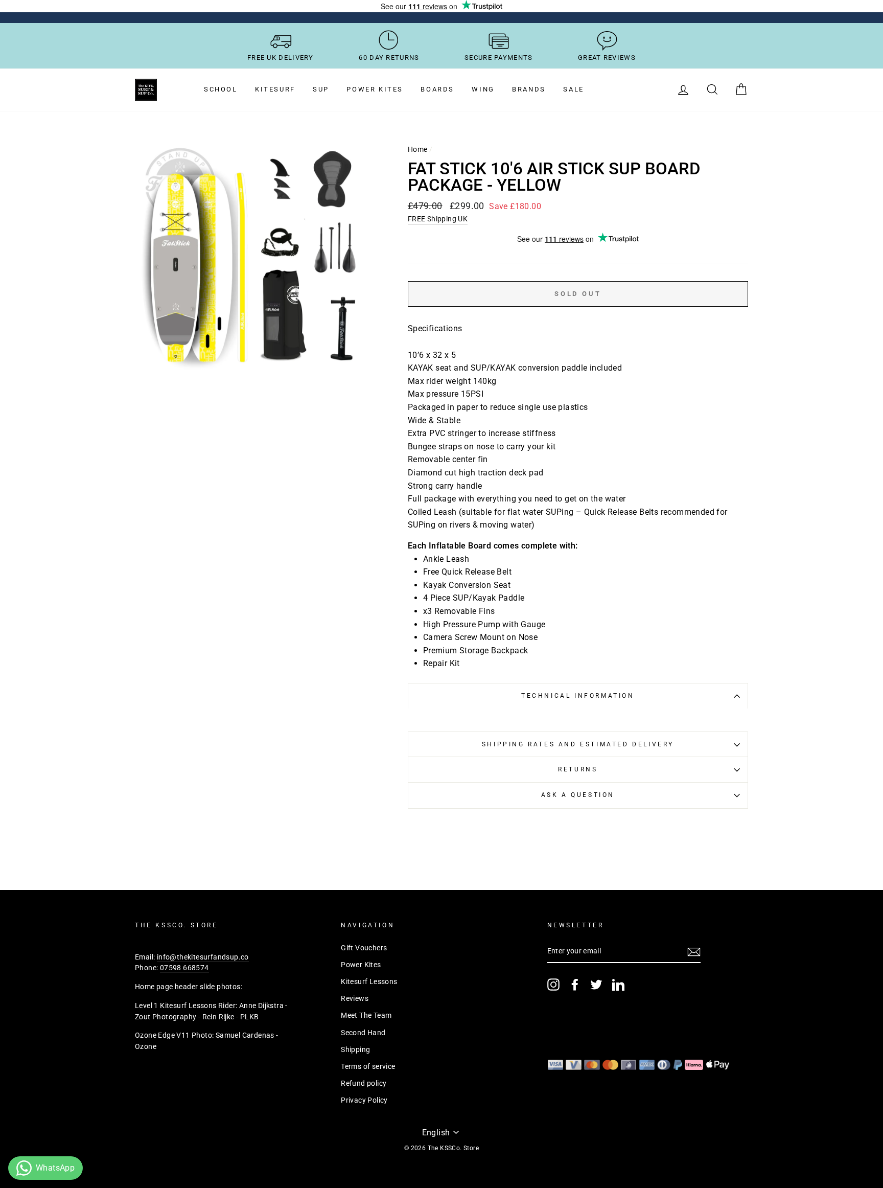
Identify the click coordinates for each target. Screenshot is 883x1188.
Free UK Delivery (280, 57)
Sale (573, 89)
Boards (437, 89)
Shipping (355, 1049)
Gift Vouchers (364, 948)
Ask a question (578, 794)
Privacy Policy (364, 1100)
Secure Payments (498, 57)
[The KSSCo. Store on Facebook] (575, 984)
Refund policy (363, 1083)
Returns (577, 769)
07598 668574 (184, 968)
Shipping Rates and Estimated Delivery (578, 744)
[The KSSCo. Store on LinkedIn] (618, 984)
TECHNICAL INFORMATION (578, 695)
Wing (483, 89)
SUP (321, 89)
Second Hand (363, 1033)
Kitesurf (275, 89)
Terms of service (368, 1066)
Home (418, 149)
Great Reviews (607, 57)
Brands (529, 89)
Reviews (354, 998)
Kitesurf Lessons (369, 981)
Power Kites (374, 89)
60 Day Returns (389, 57)
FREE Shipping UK (438, 219)
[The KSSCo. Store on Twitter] (596, 984)
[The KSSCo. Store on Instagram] (553, 984)
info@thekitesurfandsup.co (203, 957)
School (221, 89)
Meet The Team (366, 1015)
